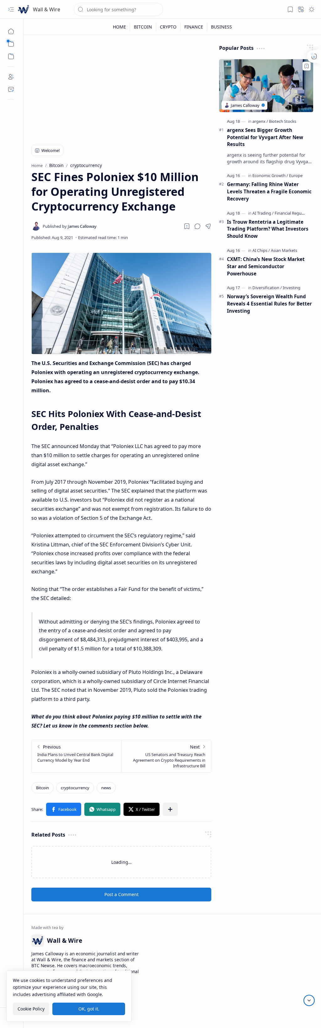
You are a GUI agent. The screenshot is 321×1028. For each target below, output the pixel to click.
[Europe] (296, 175)
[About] (11, 76)
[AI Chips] (261, 250)
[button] (11, 9)
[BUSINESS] (221, 27)
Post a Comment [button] (121, 894)
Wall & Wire (46, 9)
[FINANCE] (194, 27)
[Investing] (291, 287)
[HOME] (119, 27)
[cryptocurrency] (75, 787)
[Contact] (11, 89)
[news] (106, 787)
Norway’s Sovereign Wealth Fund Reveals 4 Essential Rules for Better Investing (269, 303)
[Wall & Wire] (23, 9)
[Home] (11, 31)
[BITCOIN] (143, 27)
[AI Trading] (263, 213)
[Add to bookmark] (307, 66)
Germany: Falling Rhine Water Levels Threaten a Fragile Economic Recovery (269, 191)
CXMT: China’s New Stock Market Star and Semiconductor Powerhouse (266, 266)
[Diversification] (267, 287)
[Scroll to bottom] (309, 1000)
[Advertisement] (121, 88)
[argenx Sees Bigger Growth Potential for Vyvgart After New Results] (266, 85)
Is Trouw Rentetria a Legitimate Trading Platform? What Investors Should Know (267, 229)
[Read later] (187, 226)
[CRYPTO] (168, 27)
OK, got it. (88, 1009)
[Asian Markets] (284, 250)
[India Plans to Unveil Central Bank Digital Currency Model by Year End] (76, 756)
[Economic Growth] (270, 175)
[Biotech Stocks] (282, 121)
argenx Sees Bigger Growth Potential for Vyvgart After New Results (265, 137)
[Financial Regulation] (293, 213)
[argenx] (260, 121)
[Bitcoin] (42, 787)
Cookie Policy (31, 1009)
